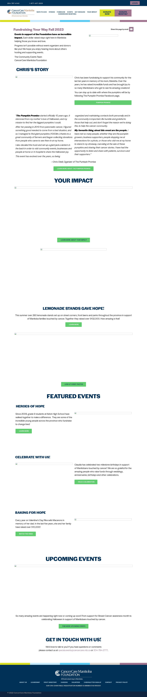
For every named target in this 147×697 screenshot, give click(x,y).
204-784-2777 (101, 650)
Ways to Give (42, 12)
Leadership (35, 682)
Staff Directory (50, 682)
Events (70, 12)
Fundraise (61, 12)
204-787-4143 (13, 3)
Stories (52, 12)
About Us (23, 682)
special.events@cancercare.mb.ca (74, 650)
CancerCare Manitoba (67, 14)
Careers (64, 682)
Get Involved (80, 12)
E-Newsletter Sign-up (92, 682)
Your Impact (92, 12)
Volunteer (76, 682)
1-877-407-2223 (36, 3)
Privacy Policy (122, 682)
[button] (122, 29)
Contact (108, 682)
